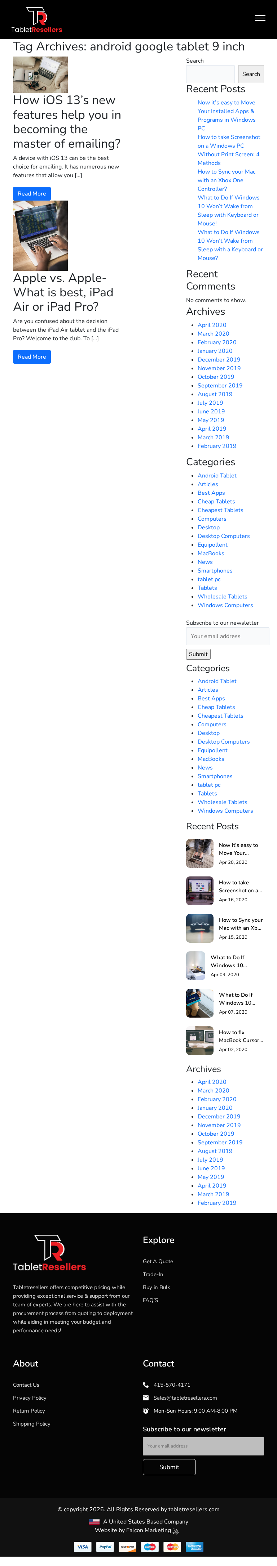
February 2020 (217, 342)
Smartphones (215, 571)
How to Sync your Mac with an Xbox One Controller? (226, 180)
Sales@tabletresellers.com (184, 1397)
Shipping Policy (31, 1423)
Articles (208, 484)
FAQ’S (150, 1300)
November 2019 (219, 368)
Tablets (207, 588)
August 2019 (215, 394)
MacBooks (211, 553)
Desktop (209, 527)
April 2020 (212, 325)
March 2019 (213, 437)
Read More (32, 194)
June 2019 (211, 412)
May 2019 (211, 420)
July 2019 (210, 403)
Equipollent (213, 545)
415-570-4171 (171, 1384)
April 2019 (212, 429)
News (205, 562)
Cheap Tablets (216, 502)
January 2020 (215, 351)
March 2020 (213, 334)
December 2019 (219, 360)
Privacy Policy (30, 1397)
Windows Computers (225, 605)
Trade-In (153, 1274)
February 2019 (217, 446)
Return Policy (29, 1410)
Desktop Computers (224, 536)
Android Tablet (217, 476)
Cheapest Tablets (220, 510)
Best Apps (211, 493)
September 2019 (220, 386)
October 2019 (216, 377)
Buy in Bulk (156, 1287)
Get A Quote (158, 1261)
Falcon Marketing (149, 1530)
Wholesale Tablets (222, 597)
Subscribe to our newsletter (222, 623)
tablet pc (209, 579)
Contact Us (26, 1384)
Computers (212, 519)
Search (195, 61)
